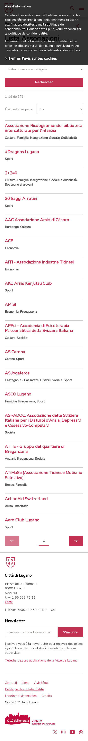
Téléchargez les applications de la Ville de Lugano (41, 660)
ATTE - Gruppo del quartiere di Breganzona (34, 448)
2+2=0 (11, 173)
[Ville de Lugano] (10, 566)
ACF (9, 241)
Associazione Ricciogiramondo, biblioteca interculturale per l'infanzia (43, 128)
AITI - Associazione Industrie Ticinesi (39, 262)
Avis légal (41, 683)
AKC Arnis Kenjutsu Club (28, 283)
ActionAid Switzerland (26, 498)
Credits (47, 696)
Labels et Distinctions (21, 696)
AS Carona (15, 352)
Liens (25, 683)
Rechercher (44, 82)
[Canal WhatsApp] (81, 732)
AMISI (10, 304)
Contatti (11, 683)
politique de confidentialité (27, 33)
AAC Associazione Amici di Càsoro (37, 220)
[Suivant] (76, 541)
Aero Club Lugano (22, 520)
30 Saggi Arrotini (21, 198)
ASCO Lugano (18, 394)
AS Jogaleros (17, 373)
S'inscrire (70, 632)
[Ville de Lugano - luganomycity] (55, 732)
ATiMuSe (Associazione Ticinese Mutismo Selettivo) (43, 475)
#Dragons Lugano (22, 151)
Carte (9, 602)
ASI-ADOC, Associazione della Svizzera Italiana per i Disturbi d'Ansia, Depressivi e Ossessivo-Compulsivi (43, 420)
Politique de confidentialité (24, 689)
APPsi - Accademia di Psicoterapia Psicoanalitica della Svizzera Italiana (39, 328)
